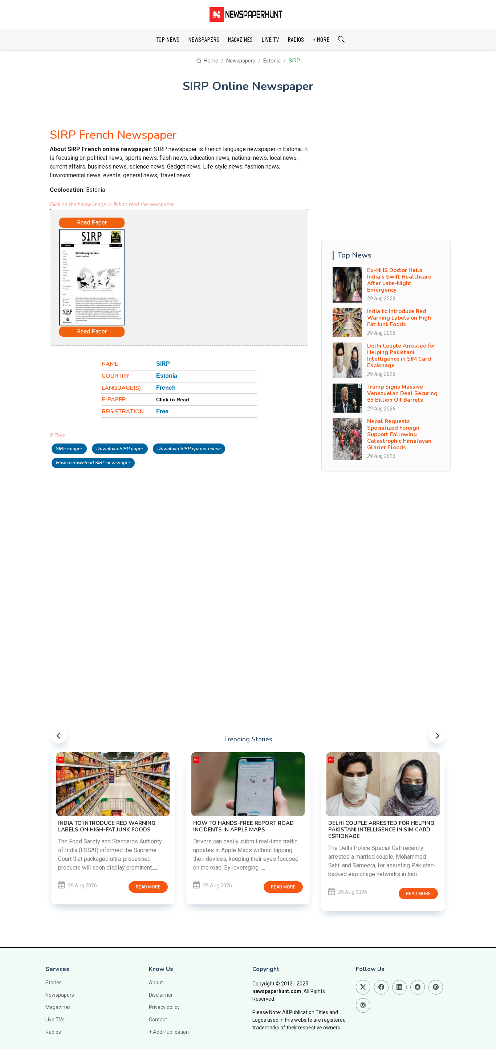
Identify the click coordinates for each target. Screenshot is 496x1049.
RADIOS (296, 39)
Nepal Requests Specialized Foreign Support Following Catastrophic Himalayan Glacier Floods (399, 434)
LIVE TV (270, 39)
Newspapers (240, 61)
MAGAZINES (240, 39)
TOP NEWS (167, 39)
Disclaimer (161, 994)
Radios (53, 1031)
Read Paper (92, 222)
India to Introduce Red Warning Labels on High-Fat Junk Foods (400, 318)
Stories (53, 982)
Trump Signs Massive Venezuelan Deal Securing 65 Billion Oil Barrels (402, 393)
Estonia (272, 61)
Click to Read (172, 399)
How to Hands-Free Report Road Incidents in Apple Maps (243, 826)
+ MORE (321, 39)
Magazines (58, 1007)
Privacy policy (164, 1007)
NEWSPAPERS (203, 39)
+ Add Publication (169, 1031)
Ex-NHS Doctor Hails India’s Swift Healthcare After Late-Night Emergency (399, 280)
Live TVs (55, 1019)
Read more (148, 887)
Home (210, 61)
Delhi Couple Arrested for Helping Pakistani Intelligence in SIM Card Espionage (401, 355)
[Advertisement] (208, 274)
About (156, 982)
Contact (158, 1019)
